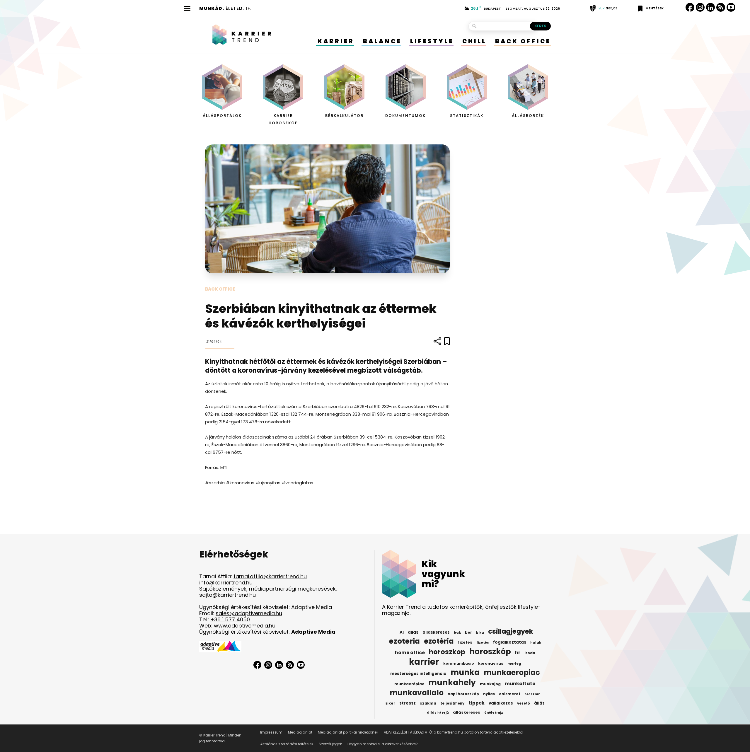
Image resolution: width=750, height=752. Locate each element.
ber (468, 632)
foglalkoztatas (509, 642)
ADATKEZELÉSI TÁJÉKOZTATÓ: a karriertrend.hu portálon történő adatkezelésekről (453, 732)
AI (402, 632)
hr (517, 653)
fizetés (482, 642)
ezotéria (439, 641)
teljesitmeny (452, 703)
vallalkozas (501, 703)
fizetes (465, 642)
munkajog (490, 683)
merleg (514, 663)
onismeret (509, 693)
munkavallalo (417, 693)
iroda (529, 653)
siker (390, 703)
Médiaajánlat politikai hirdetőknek (348, 732)
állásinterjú (438, 712)
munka (465, 672)
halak (535, 642)
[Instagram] (700, 7)
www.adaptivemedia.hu (244, 625)
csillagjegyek (510, 631)
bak (457, 632)
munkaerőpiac (409, 683)
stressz (407, 703)
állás (539, 703)
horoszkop (447, 652)
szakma (428, 703)
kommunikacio (458, 663)
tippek (476, 703)
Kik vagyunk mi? (443, 573)
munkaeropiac (512, 673)
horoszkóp (490, 651)
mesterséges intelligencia (418, 673)
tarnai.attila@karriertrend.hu (270, 576)
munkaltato (520, 684)
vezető (523, 703)
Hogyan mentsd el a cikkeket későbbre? (382, 743)
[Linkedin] (710, 7)
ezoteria (404, 641)
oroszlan (532, 694)
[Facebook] (690, 7)
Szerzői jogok (330, 743)
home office (410, 653)
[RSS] (720, 7)
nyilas (489, 694)
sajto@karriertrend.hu (227, 594)
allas (413, 632)
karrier (424, 662)
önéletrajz (493, 712)
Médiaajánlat (300, 732)
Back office (220, 289)
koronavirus (490, 663)
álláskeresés (466, 712)
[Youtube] (731, 7)
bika (480, 632)
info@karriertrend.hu (226, 582)
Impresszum (271, 732)
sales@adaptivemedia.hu (249, 613)
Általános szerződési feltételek (286, 743)
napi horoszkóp (463, 693)
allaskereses (436, 632)
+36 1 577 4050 (230, 619)
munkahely (452, 683)
